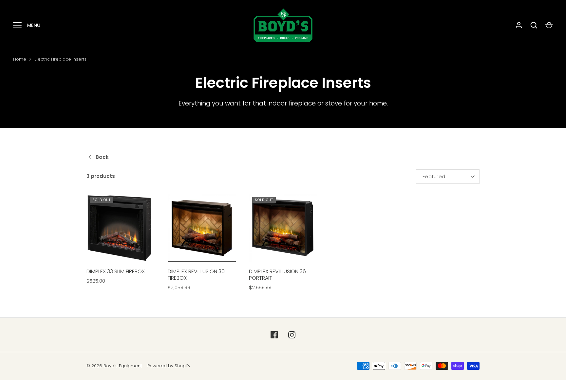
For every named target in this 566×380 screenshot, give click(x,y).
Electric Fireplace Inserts (60, 59)
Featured (434, 176)
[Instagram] (292, 335)
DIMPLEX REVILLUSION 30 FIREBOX (196, 275)
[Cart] (549, 25)
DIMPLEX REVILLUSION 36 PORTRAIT (277, 275)
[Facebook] (274, 335)
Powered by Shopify (168, 366)
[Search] (534, 25)
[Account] (519, 25)
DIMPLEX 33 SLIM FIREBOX (115, 271)
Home (19, 59)
